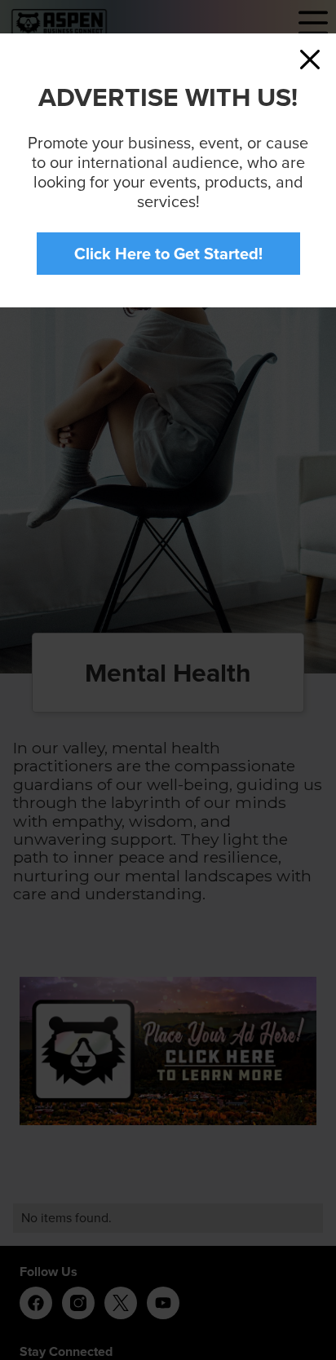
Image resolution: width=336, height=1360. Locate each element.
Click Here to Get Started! (168, 253)
